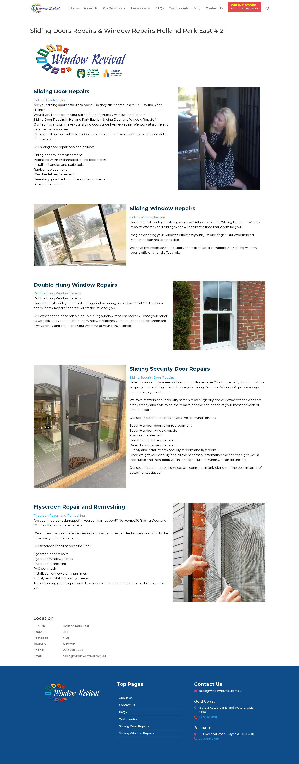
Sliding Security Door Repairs (152, 377)
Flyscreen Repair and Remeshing (59, 515)
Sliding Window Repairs (148, 217)
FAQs (160, 8)
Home (74, 8)
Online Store (243, 5)
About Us (91, 8)
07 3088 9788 (209, 738)
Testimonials (178, 8)
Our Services (112, 8)
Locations (138, 8)
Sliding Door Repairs (49, 100)
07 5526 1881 (208, 717)
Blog (197, 8)
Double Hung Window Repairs (57, 293)
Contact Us (214, 8)
